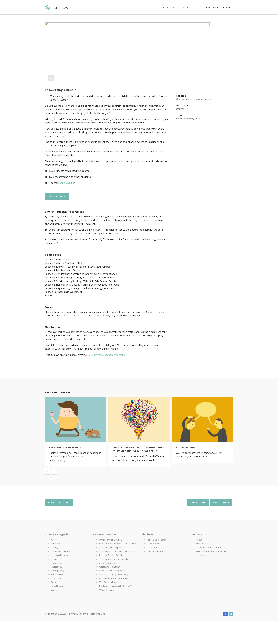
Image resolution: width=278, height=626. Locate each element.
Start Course (57, 196)
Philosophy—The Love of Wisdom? (116, 551)
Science (55, 582)
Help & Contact (155, 551)
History (54, 559)
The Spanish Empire (109, 582)
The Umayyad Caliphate (111, 547)
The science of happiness (65, 447)
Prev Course (198, 502)
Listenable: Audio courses (209, 547)
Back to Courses (59, 502)
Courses (168, 7)
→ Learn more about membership (106, 354)
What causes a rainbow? (111, 570)
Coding (54, 547)
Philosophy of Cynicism (110, 539)
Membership (154, 543)
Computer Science (60, 551)
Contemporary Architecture (113, 578)
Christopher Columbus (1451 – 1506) (117, 543)
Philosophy (56, 566)
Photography (57, 570)
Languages (56, 562)
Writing (55, 589)
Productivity (57, 574)
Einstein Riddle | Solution (111, 555)
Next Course (221, 502)
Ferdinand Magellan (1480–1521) (115, 586)
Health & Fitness (59, 555)
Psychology (57, 578)
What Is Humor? (107, 589)
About (199, 539)
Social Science (58, 586)
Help (186, 7)
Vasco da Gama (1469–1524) (113, 574)
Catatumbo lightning (109, 566)
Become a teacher (218, 7)
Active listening (186, 447)
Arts (53, 539)
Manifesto (201, 543)
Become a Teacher (157, 539)
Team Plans (153, 547)
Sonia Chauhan (67, 182)
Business (55, 543)
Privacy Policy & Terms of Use (87, 613)
